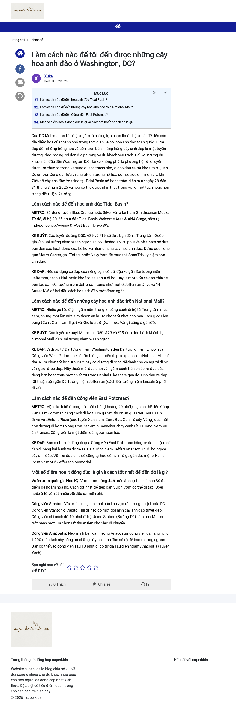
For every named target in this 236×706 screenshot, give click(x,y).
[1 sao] (69, 567)
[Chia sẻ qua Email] (20, 82)
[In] (20, 96)
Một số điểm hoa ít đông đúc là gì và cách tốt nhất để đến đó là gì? (86, 122)
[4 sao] (89, 567)
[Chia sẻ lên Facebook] (20, 69)
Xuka (48, 76)
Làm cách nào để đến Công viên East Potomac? (74, 114)
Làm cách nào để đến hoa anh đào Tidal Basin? (73, 99)
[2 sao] (76, 567)
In (147, 584)
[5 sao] (96, 567)
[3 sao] (82, 567)
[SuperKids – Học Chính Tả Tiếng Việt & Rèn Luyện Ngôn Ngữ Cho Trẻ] (27, 11)
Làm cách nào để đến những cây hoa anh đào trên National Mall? (86, 107)
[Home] (20, 53)
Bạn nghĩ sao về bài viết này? (48, 567)
